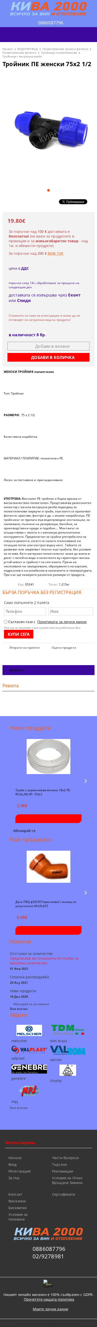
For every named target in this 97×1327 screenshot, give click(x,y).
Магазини (17, 1201)
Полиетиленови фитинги (19, 52)
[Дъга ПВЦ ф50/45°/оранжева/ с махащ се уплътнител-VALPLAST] (48, 873)
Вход (12, 1164)
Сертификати (63, 1194)
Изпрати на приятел (24, 647)
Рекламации (62, 1171)
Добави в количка (48, 818)
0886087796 (50, 23)
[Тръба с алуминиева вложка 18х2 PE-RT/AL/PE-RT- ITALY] (48, 761)
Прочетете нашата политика (49, 1299)
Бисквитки (17, 1207)
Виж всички (19, 1009)
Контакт (15, 1194)
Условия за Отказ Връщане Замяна (67, 1180)
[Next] (85, 781)
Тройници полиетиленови (59, 52)
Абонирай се (24, 830)
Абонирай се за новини (31, 1004)
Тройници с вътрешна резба (22, 56)
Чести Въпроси (65, 1157)
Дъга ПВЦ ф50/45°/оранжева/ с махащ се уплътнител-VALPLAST (45, 904)
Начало (7, 49)
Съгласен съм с (47, 621)
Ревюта (16, 670)
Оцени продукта (64, 647)
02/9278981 (48, 1256)
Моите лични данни (50, 1309)
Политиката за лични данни (62, 621)
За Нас (14, 1178)
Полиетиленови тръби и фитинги (65, 49)
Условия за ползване (18, 1217)
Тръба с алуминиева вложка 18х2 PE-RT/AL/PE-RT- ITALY (43, 792)
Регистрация (19, 1171)
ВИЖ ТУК (55, 253)
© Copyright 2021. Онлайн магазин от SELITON (48, 1324)
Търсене (59, 1164)
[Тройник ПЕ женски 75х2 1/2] (48, 128)
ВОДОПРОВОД (27, 49)
